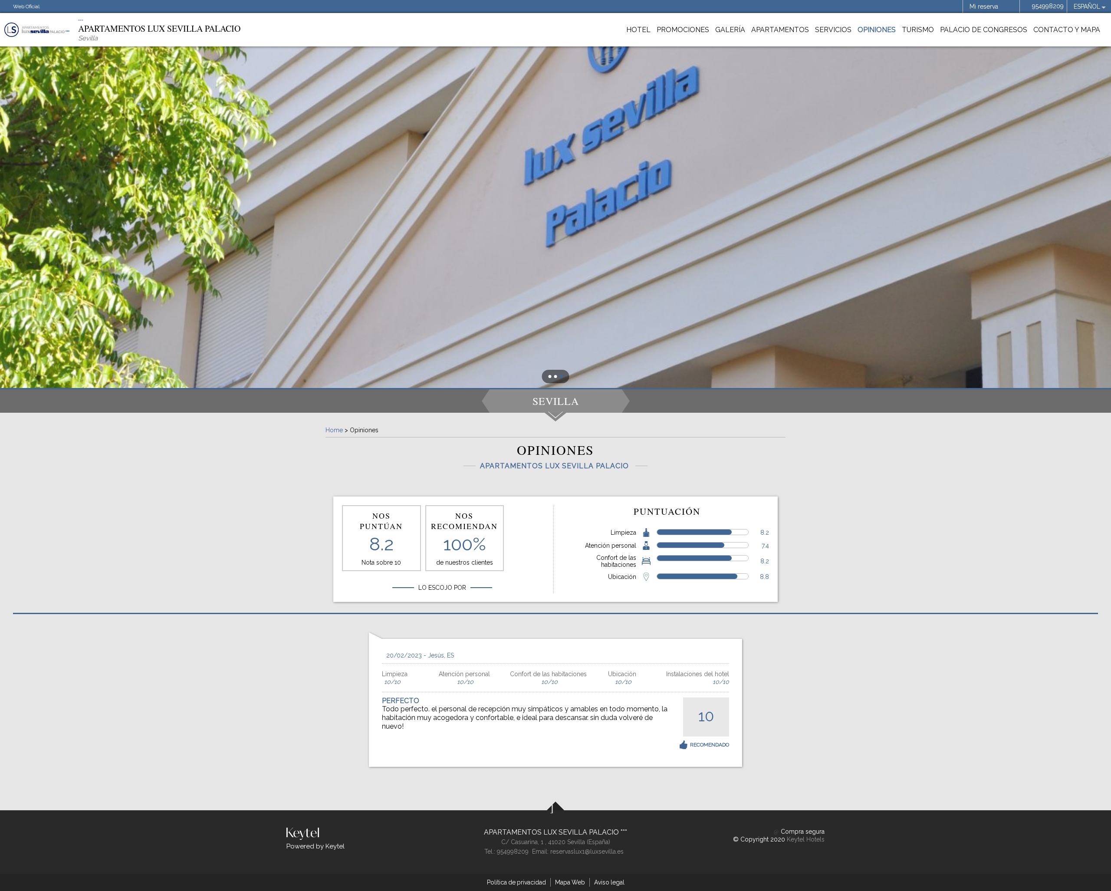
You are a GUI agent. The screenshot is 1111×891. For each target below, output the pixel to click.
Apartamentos (780, 30)
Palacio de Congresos (983, 30)
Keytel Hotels (806, 839)
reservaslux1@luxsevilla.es (587, 851)
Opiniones (877, 30)
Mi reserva (984, 6)
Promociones (683, 30)
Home (334, 430)
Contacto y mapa (1066, 30)
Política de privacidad (516, 882)
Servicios (833, 30)
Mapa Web (570, 882)
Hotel (638, 30)
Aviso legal (609, 882)
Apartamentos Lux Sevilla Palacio (552, 832)
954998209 (1048, 6)
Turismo (918, 30)
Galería (730, 30)
